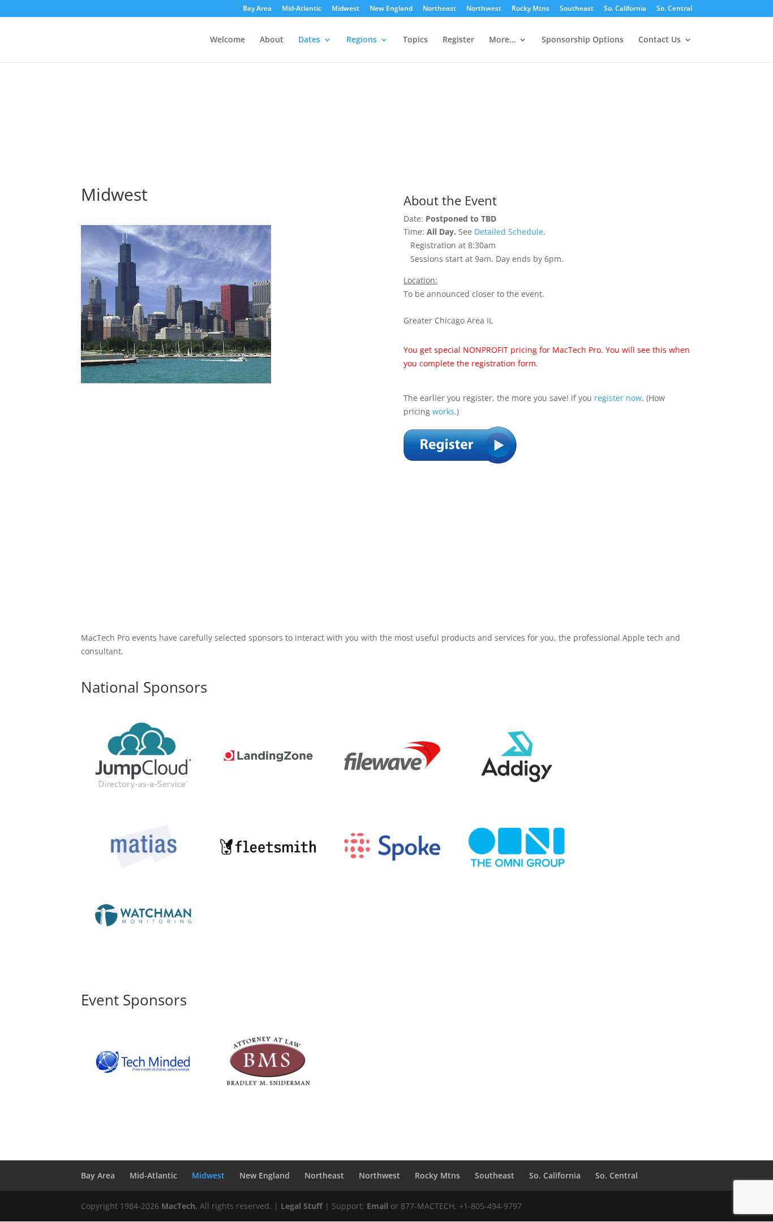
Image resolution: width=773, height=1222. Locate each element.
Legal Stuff (302, 1206)
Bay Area (257, 9)
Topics (415, 40)
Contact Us (659, 40)
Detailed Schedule (508, 231)
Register (458, 40)
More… (502, 40)
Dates (309, 40)
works (443, 411)
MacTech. (179, 1206)
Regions (361, 40)
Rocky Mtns (530, 9)
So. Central (674, 9)
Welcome (227, 40)
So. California (625, 9)
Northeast (439, 9)
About (272, 40)
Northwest (483, 9)
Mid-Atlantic (301, 9)
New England (391, 9)
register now (618, 397)
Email (377, 1206)
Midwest (345, 9)
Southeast (577, 9)
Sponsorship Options (583, 40)
